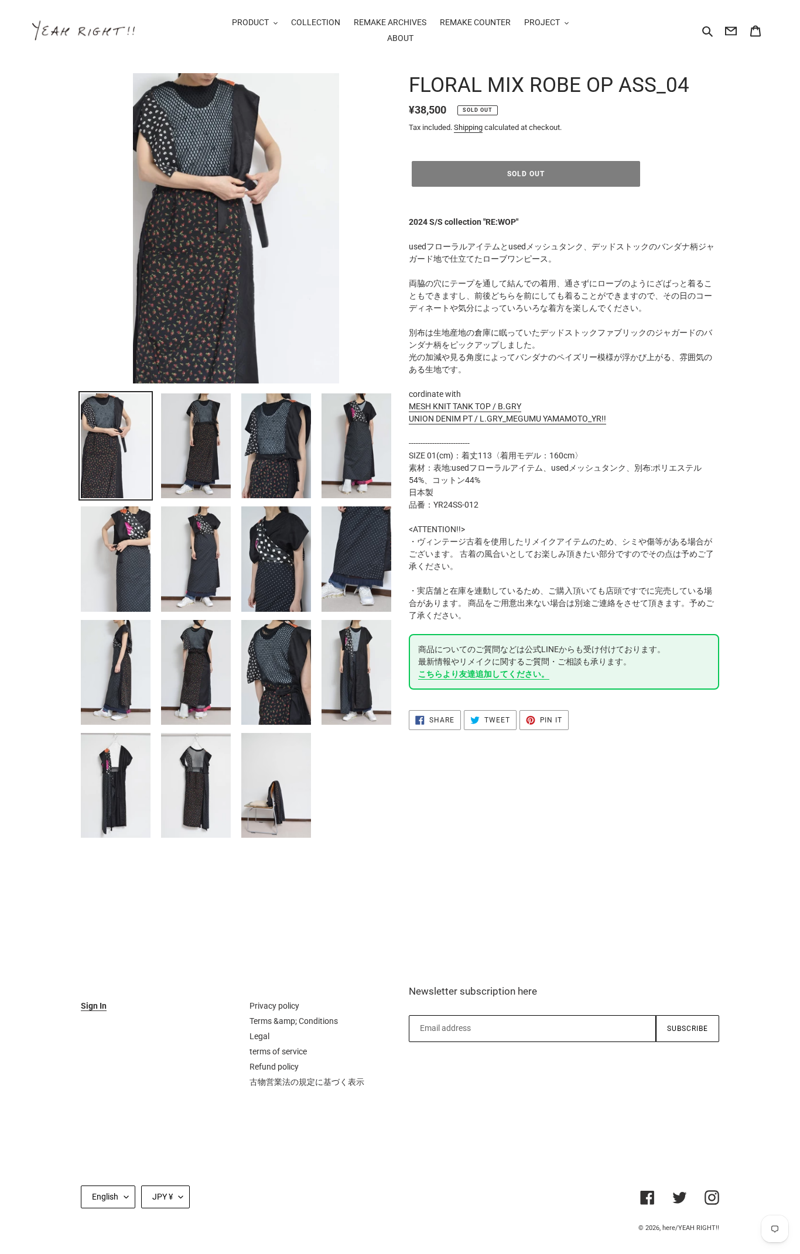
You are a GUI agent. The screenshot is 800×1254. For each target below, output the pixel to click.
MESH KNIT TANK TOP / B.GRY (465, 406)
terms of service (278, 1051)
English (105, 1196)
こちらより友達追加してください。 (483, 674)
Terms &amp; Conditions (293, 1021)
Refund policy (274, 1066)
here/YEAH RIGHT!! (690, 1228)
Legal (259, 1036)
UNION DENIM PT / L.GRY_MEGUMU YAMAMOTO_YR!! (507, 418)
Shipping (468, 127)
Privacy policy (274, 1005)
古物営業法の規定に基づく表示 (306, 1082)
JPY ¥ (162, 1196)
